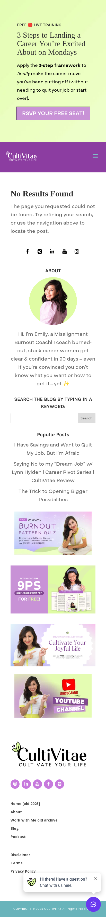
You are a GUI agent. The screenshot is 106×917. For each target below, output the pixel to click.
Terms (17, 862)
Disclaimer (20, 854)
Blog (15, 828)
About (16, 811)
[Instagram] (77, 251)
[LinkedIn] (52, 251)
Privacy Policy (23, 871)
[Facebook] (27, 251)
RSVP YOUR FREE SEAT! (53, 113)
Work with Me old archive (34, 820)
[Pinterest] (39, 251)
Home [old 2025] (25, 803)
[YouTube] (64, 251)
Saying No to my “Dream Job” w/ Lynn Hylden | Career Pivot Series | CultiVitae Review (53, 472)
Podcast (18, 836)
